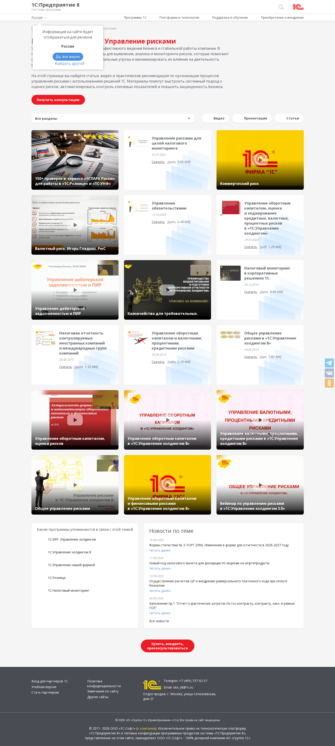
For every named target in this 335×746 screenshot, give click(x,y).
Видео (219, 118)
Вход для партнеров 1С (49, 681)
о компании (146, 728)
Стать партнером (45, 692)
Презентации (255, 118)
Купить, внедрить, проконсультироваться (167, 646)
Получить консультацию (58, 100)
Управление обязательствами (169, 206)
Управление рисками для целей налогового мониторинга (176, 143)
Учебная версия (43, 687)
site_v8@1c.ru (183, 687)
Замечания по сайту (103, 691)
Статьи (292, 118)
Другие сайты (97, 697)
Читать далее (159, 550)
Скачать (158, 162)
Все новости (159, 621)
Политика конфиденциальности (104, 683)
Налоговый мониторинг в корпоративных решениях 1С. (267, 273)
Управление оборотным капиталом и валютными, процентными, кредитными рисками (177, 341)
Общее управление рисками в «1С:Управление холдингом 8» (270, 338)
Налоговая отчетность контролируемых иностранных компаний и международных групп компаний (83, 343)
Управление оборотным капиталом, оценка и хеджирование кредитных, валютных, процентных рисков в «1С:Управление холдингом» (267, 218)
